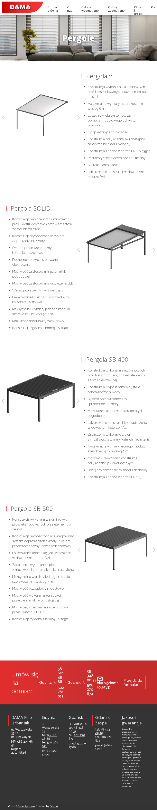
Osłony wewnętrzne (90, 9)
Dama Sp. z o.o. (26, 806)
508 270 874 (90, 689)
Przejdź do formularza (132, 682)
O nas (69, 9)
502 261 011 (61, 691)
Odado (54, 806)
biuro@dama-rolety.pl (108, 685)
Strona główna (53, 9)
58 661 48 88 (61, 675)
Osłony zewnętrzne (116, 9)
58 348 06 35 (91, 675)
